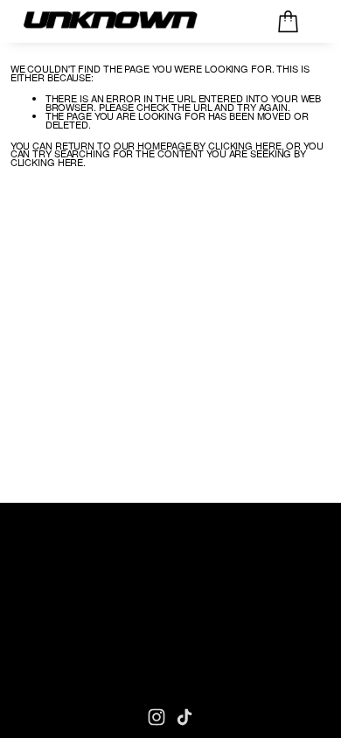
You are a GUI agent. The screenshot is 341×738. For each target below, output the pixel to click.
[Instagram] (156, 717)
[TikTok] (184, 717)
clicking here (245, 145)
